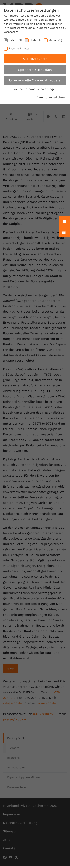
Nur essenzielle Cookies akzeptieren (35, 80)
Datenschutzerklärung (51, 97)
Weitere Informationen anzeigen (35, 89)
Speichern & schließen (35, 70)
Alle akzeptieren (35, 59)
